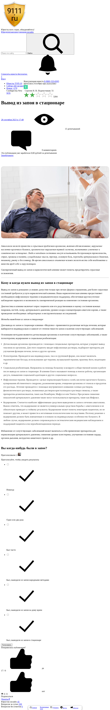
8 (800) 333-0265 (51, 81)
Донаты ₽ (5, 699)
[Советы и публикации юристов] (14, 27)
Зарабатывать (7, 155)
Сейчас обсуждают (15, 86)
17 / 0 (3, 670)
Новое (11, 88)
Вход (3, 79)
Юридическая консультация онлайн (17, 32)
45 (18, 702)
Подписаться (7, 696)
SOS (8, 93)
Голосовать (6, 645)
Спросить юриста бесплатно (14, 74)
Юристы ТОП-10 (14, 83)
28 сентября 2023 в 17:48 (12, 120)
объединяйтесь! (27, 29)
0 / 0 (5, 694)
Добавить (55, 707)
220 (20, 704)
